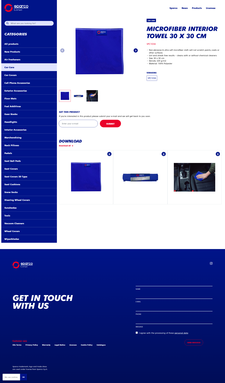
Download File (86, 177)
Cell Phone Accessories (17, 82)
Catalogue (101, 345)
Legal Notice (60, 345)
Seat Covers (11, 168)
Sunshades (10, 207)
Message (139, 327)
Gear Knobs (10, 114)
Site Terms (16, 345)
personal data (181, 333)
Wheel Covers (12, 231)
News (185, 8)
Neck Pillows (11, 145)
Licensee (210, 8)
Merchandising (12, 137)
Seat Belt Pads (12, 160)
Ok (23, 377)
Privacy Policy (32, 345)
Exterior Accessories (15, 90)
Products (197, 8)
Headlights (10, 121)
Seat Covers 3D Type (15, 176)
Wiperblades (11, 238)
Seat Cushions (12, 184)
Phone (138, 314)
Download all (65, 145)
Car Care (9, 67)
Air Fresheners (12, 59)
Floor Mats (10, 98)
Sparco (173, 8)
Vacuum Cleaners (14, 223)
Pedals (8, 153)
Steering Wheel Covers (17, 199)
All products (11, 43)
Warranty (46, 345)
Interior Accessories (15, 129)
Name (138, 289)
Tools (7, 215)
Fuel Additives (12, 106)
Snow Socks (11, 192)
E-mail (138, 301)
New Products (12, 51)
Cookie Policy (86, 345)
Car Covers (10, 75)
